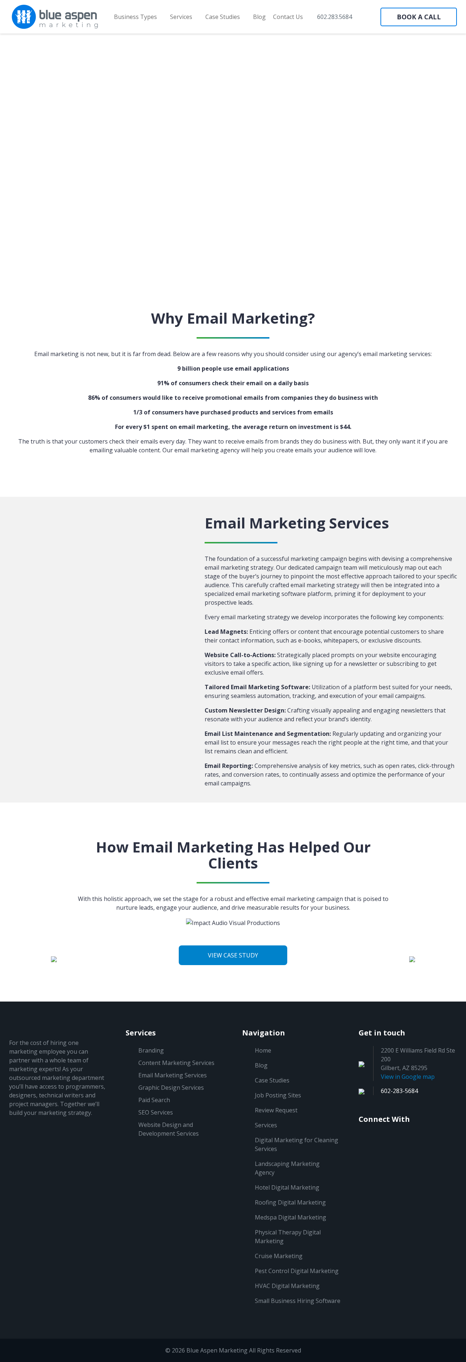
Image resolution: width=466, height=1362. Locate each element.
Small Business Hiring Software (297, 1301)
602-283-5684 (399, 1091)
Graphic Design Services (171, 1088)
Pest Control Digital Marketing (297, 1271)
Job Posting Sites (278, 1095)
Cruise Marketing (279, 1256)
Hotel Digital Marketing (287, 1187)
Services (182, 17)
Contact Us (288, 17)
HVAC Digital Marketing (287, 1286)
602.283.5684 (334, 17)
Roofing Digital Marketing (290, 1202)
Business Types (136, 17)
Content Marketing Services (176, 1063)
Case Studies (223, 17)
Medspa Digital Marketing (290, 1217)
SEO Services (155, 1112)
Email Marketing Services (172, 1075)
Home (263, 1050)
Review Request (276, 1110)
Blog (259, 17)
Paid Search (154, 1100)
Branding (151, 1050)
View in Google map (408, 1077)
